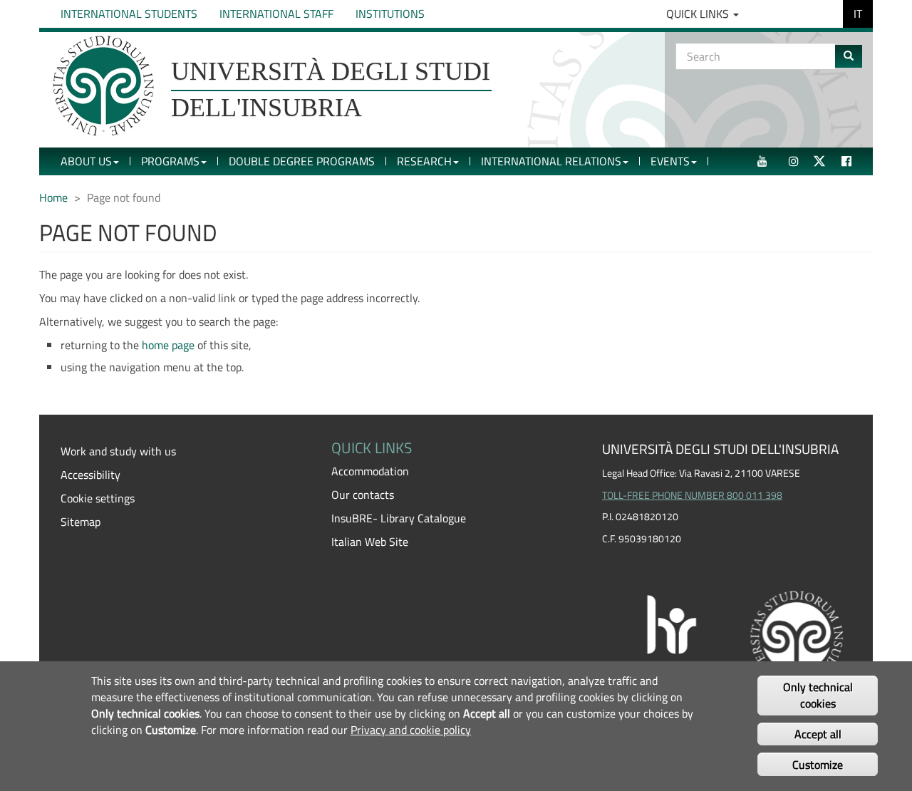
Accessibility (90, 474)
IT (858, 13)
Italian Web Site (369, 541)
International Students (129, 13)
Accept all (817, 734)
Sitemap (80, 521)
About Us (86, 161)
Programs (170, 161)
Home (53, 197)
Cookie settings (98, 498)
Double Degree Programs (302, 161)
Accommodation (370, 471)
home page (168, 344)
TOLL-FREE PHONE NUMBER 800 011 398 (692, 495)
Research (424, 161)
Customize (817, 763)
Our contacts (362, 494)
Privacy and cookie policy (411, 729)
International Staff (276, 13)
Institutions (390, 13)
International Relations (551, 161)
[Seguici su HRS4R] (726, 634)
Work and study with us (118, 451)
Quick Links (699, 13)
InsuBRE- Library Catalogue (398, 518)
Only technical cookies (818, 696)
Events (670, 161)
